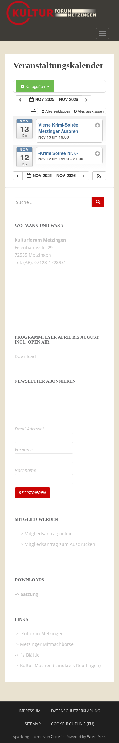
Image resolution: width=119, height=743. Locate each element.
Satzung (29, 594)
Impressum (30, 711)
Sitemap (33, 724)
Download (25, 356)
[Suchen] (98, 202)
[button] (99, 176)
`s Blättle (30, 655)
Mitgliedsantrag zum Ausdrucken (59, 544)
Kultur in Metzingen (42, 633)
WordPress (96, 736)
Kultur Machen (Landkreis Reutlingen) (60, 665)
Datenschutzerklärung (75, 711)
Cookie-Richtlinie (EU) (72, 724)
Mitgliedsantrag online (48, 533)
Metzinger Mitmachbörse (47, 644)
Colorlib (57, 736)
